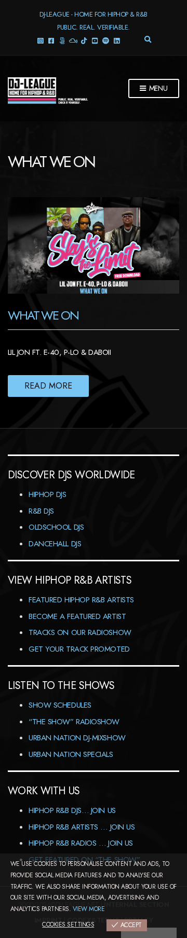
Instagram (40, 40)
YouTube (94, 40)
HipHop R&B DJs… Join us (72, 810)
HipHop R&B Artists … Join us (82, 827)
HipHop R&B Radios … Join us (81, 843)
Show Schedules (60, 705)
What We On (43, 315)
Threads (62, 40)
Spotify (105, 40)
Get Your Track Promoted (79, 649)
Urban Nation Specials (71, 754)
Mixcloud (73, 40)
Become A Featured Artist (77, 616)
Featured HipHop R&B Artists (81, 599)
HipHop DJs (47, 494)
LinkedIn (116, 40)
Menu (157, 88)
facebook (51, 40)
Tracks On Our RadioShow (80, 632)
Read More (48, 386)
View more (88, 909)
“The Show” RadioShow (74, 721)
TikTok (84, 40)
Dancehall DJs (55, 543)
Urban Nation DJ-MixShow (77, 737)
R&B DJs (41, 511)
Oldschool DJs (56, 527)
